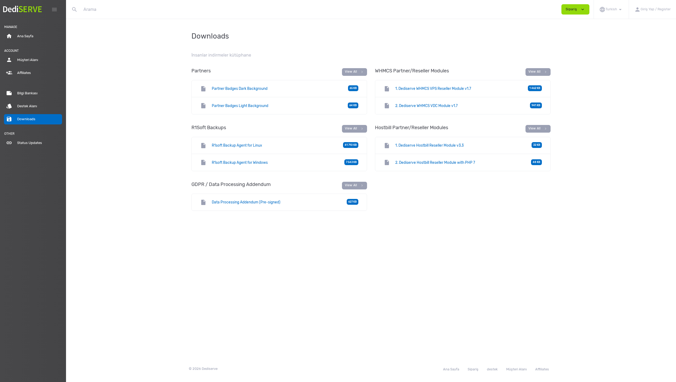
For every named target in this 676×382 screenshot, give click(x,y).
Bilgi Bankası (21, 93)
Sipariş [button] (575, 9)
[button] (611, 9)
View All (354, 72)
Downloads (20, 119)
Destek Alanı (21, 106)
